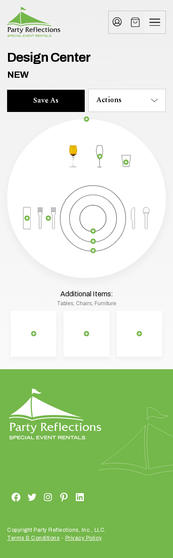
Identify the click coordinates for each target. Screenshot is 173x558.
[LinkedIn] (69, 496)
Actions (109, 100)
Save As (46, 100)
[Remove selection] (86, 119)
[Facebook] (5, 496)
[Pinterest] (53, 496)
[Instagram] (37, 496)
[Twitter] (21, 496)
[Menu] (154, 22)
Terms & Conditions (33, 538)
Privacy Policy (83, 538)
